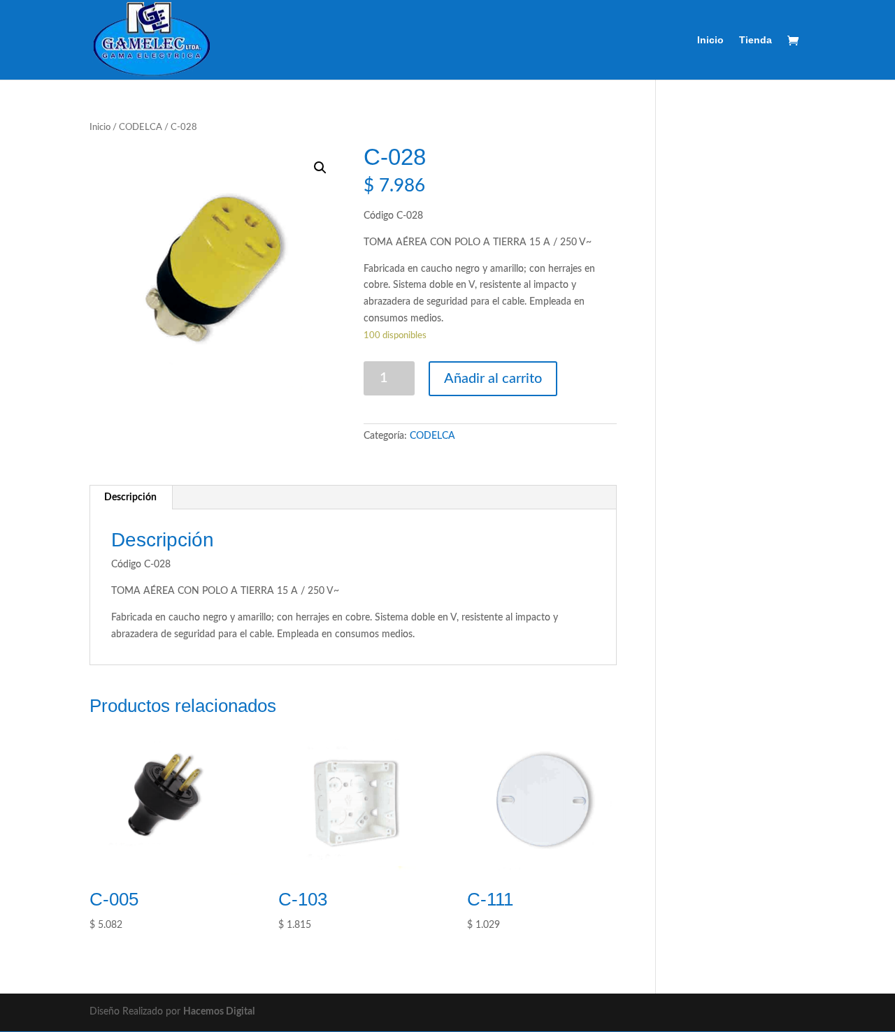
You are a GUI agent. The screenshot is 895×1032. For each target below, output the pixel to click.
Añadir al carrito (493, 379)
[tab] (131, 497)
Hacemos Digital (219, 1012)
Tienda (755, 40)
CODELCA (140, 127)
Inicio (710, 40)
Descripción (130, 497)
